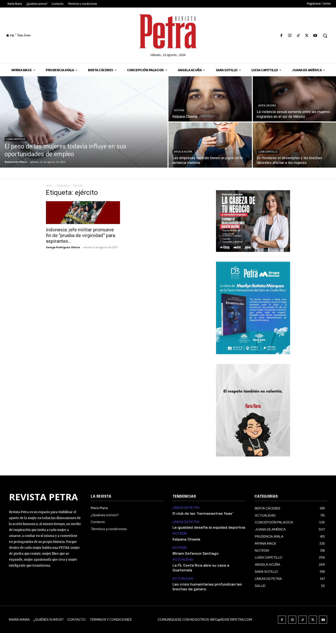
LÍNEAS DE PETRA (186, 508)
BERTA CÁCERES (267, 105)
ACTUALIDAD (183, 560)
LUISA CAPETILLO (15, 139)
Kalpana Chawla (186, 539)
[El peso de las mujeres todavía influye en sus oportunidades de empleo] (84, 122)
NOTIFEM (179, 110)
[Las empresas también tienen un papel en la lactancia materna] (210, 145)
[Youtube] (315, 36)
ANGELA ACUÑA (183, 151)
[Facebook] (281, 36)
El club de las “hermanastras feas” (203, 514)
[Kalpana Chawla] (210, 98)
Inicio (49, 185)
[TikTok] (298, 36)
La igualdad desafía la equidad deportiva (209, 528)
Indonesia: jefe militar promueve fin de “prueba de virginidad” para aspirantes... (80, 235)
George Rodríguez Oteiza (63, 247)
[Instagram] (290, 36)
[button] (325, 35)
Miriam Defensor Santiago (196, 554)
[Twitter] (307, 36)
